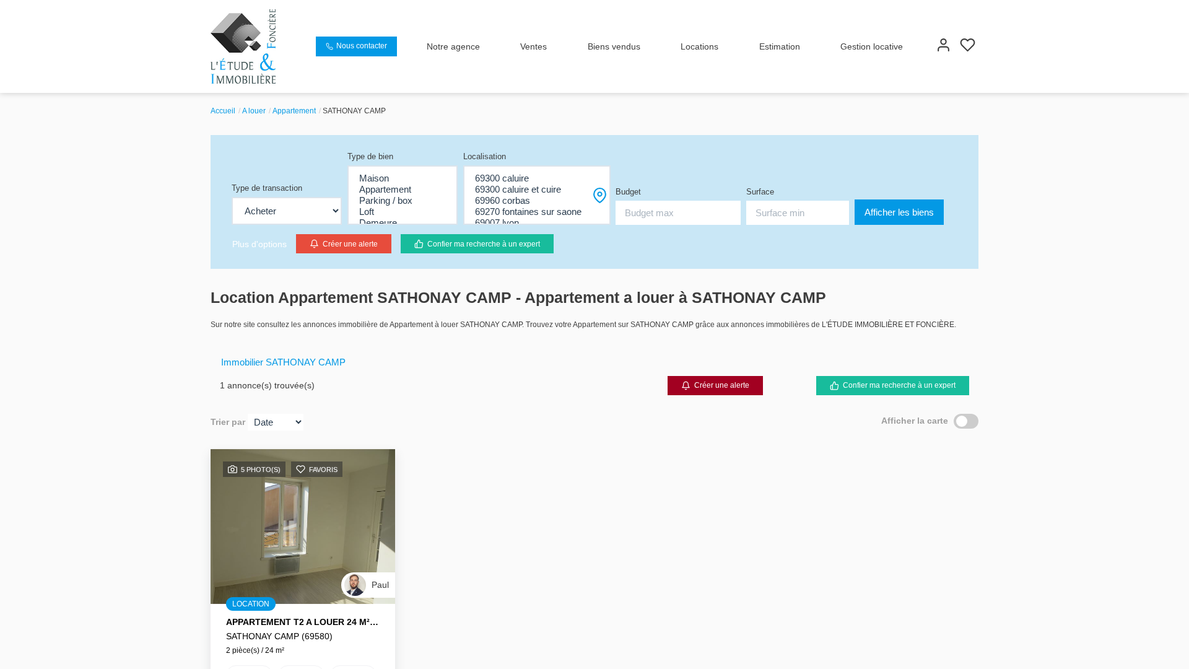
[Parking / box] (403, 200)
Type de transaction (267, 188)
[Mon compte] (943, 46)
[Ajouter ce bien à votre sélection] (300, 471)
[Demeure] (403, 223)
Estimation (779, 46)
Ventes (533, 46)
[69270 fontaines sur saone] (537, 211)
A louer (254, 111)
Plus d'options (259, 244)
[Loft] (403, 211)
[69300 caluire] (537, 178)
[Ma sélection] (967, 46)
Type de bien (370, 156)
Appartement (294, 111)
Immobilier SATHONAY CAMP (283, 362)
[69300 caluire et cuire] (537, 189)
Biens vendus (614, 46)
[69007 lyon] (537, 223)
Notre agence (453, 46)
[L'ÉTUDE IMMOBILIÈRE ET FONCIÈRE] (243, 46)
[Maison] (403, 178)
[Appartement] (403, 189)
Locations (699, 46)
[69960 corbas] (537, 200)
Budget (628, 191)
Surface (760, 191)
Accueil (223, 111)
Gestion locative (871, 46)
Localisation (484, 156)
